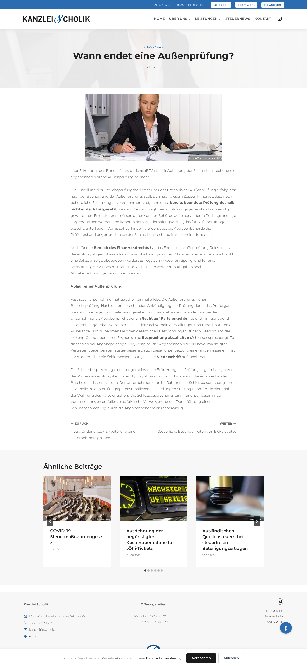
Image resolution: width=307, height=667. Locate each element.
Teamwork (246, 5)
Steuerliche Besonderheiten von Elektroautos (197, 427)
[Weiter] (257, 521)
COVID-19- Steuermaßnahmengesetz (77, 536)
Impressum (274, 611)
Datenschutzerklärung (163, 658)
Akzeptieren (201, 658)
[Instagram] (279, 19)
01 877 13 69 (162, 5)
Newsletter (272, 5)
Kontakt (263, 19)
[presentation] (77, 498)
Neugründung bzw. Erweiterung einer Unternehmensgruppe (104, 431)
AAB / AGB (274, 622)
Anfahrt (35, 636)
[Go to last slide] (50, 521)
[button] (286, 628)
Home (159, 19)
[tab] (145, 570)
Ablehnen (231, 658)
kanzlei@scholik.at (191, 5)
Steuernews (237, 19)
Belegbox (220, 5)
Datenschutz (273, 616)
